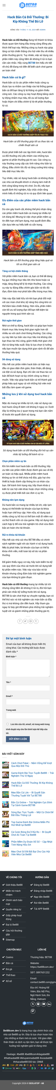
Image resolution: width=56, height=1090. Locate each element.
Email (9, 696)
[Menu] (4, 5)
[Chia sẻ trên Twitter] (25, 621)
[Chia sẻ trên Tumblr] (36, 621)
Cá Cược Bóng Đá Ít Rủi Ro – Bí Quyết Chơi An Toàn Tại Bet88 (31, 833)
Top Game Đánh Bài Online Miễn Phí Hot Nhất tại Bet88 (30, 823)
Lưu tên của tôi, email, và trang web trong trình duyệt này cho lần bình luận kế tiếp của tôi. (28, 729)
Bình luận (11, 656)
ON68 (40, 1061)
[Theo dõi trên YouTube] (43, 1004)
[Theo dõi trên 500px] (49, 1004)
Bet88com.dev (11, 1030)
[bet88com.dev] (28, 5)
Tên (8, 682)
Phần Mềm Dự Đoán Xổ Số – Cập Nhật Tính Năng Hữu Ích (31, 843)
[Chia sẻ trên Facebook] (19, 621)
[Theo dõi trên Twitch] (32, 1011)
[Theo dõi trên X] (32, 1004)
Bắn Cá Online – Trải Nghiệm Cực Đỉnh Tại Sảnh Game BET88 (31, 804)
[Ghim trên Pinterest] (30, 621)
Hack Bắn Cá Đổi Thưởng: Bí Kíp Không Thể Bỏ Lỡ (32, 784)
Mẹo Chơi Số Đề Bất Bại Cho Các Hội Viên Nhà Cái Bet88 (30, 853)
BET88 (31, 62)
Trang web (11, 710)
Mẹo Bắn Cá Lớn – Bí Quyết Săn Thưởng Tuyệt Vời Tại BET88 (28, 794)
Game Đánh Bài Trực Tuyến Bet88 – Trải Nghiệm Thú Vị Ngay (32, 774)
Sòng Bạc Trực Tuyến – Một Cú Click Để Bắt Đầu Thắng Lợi (32, 814)
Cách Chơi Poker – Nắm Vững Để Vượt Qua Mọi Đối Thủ (31, 764)
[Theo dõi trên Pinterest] (38, 1004)
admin (43, 30)
